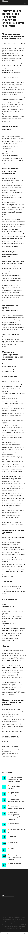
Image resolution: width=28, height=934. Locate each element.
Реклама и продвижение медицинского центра (14, 933)
